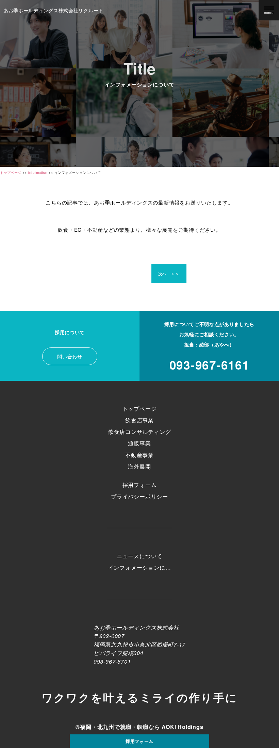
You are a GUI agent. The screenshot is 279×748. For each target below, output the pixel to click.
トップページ (139, 408)
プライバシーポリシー (139, 496)
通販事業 (139, 443)
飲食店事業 (139, 420)
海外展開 (139, 466)
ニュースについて (139, 556)
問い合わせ (69, 356)
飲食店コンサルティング (139, 432)
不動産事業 (139, 455)
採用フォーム (139, 741)
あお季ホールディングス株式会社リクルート (53, 10)
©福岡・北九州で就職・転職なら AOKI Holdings (139, 727)
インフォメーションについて (139, 568)
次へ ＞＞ (169, 273)
